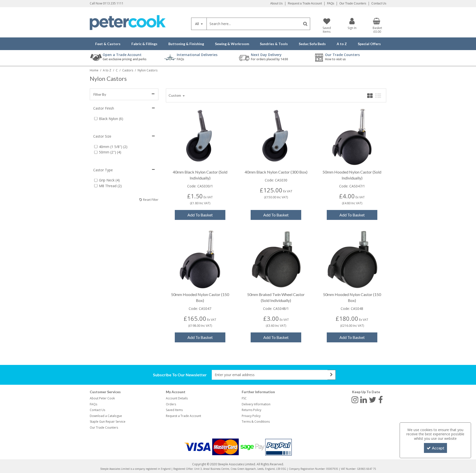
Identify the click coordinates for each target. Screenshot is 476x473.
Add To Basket (200, 214)
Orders (171, 404)
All (197, 23)
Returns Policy (251, 410)
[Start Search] (305, 24)
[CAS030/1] (200, 136)
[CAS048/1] (276, 259)
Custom (175, 95)
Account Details (177, 398)
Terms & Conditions (256, 421)
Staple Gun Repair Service (107, 421)
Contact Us (378, 3)
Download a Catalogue (106, 416)
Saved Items (174, 410)
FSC (244, 398)
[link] (355, 399)
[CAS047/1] (352, 136)
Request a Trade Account (305, 3)
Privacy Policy (251, 416)
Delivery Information (256, 404)
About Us (276, 3)
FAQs (330, 3)
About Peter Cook (102, 398)
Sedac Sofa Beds (312, 44)
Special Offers (369, 44)
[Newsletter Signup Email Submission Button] (331, 375)
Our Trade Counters (352, 3)
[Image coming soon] (276, 136)
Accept (438, 447)
